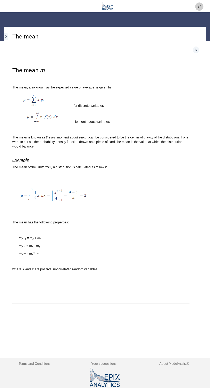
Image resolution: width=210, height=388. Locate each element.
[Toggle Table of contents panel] (196, 49)
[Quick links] (107, 6)
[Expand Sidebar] (6, 183)
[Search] (199, 6)
